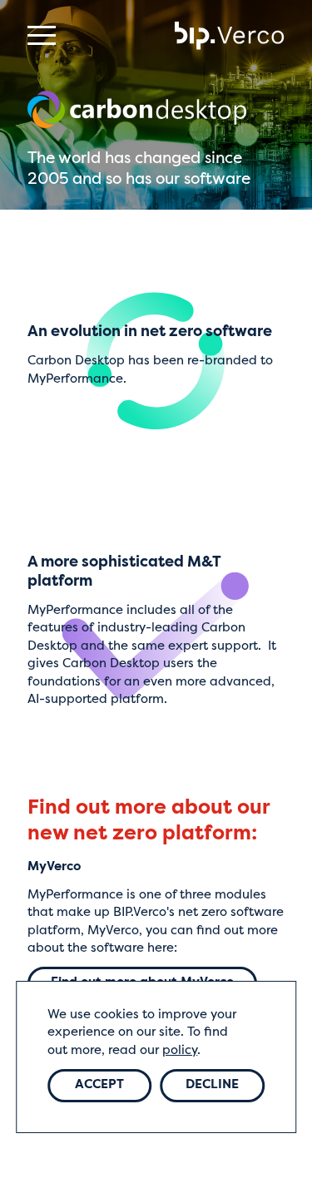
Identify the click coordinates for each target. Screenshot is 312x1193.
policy (179, 1050)
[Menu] (41, 35)
